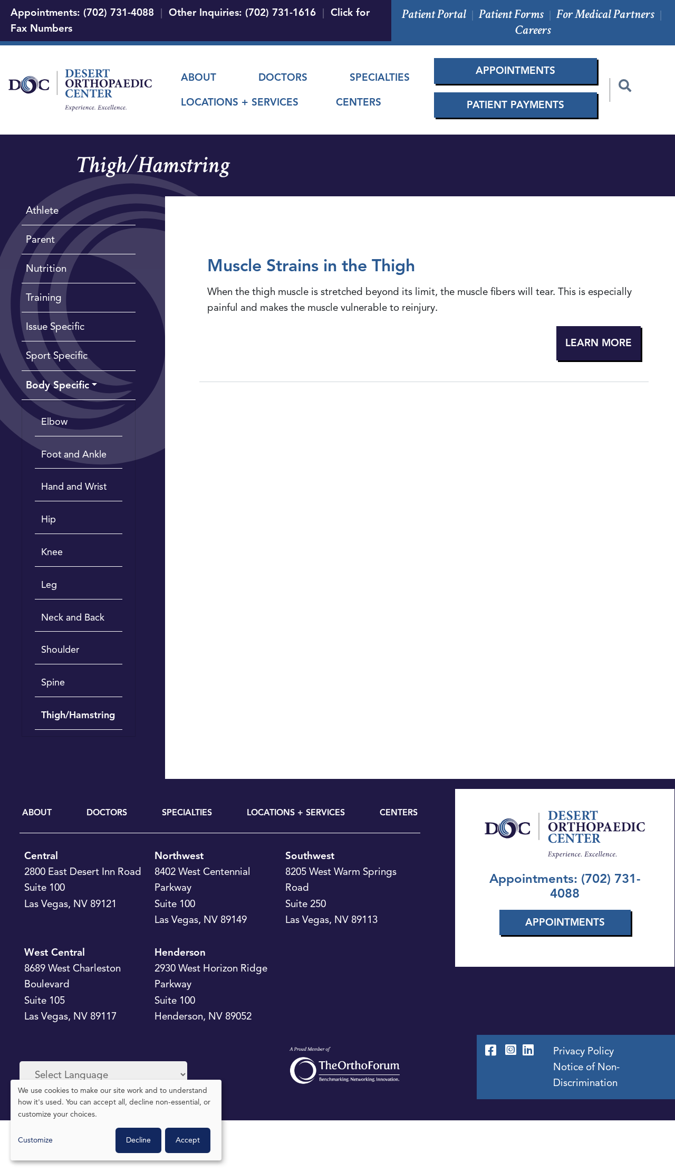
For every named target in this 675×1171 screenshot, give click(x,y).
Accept (188, 1140)
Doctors (282, 77)
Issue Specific (55, 326)
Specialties (380, 77)
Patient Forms (511, 14)
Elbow (54, 421)
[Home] (80, 90)
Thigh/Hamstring (78, 715)
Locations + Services (239, 102)
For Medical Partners (605, 14)
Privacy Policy (583, 1051)
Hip (48, 519)
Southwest (309, 856)
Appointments (515, 70)
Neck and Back (72, 617)
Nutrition (46, 268)
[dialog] (116, 1120)
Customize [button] (35, 1140)
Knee (52, 552)
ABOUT (37, 812)
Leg (49, 585)
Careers (533, 30)
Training (44, 297)
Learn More (598, 343)
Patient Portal (434, 14)
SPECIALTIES (187, 812)
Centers (358, 102)
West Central (54, 952)
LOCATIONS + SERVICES (296, 812)
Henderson (180, 952)
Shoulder (60, 649)
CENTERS (399, 812)
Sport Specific (57, 355)
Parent (40, 239)
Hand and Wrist (74, 486)
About (198, 77)
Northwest (179, 856)
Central (41, 856)
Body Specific (57, 385)
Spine (53, 682)
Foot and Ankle (74, 454)
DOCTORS (106, 812)
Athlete (42, 210)
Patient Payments (515, 105)
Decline (138, 1140)
